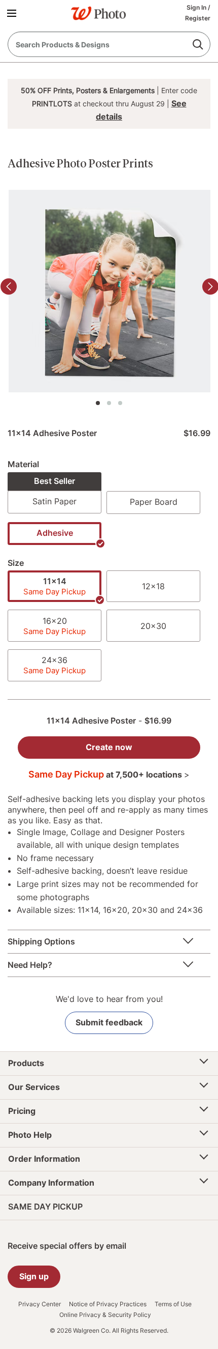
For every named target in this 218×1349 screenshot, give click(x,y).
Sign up (34, 1276)
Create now (109, 747)
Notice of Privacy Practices (108, 1304)
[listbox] (109, 512)
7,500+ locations (152, 774)
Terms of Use (173, 1304)
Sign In (197, 7)
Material (23, 464)
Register (197, 18)
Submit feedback (109, 1022)
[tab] (97, 403)
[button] (13, 12)
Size (16, 563)
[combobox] (109, 44)
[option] (54, 492)
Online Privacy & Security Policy (105, 1315)
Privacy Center (39, 1304)
